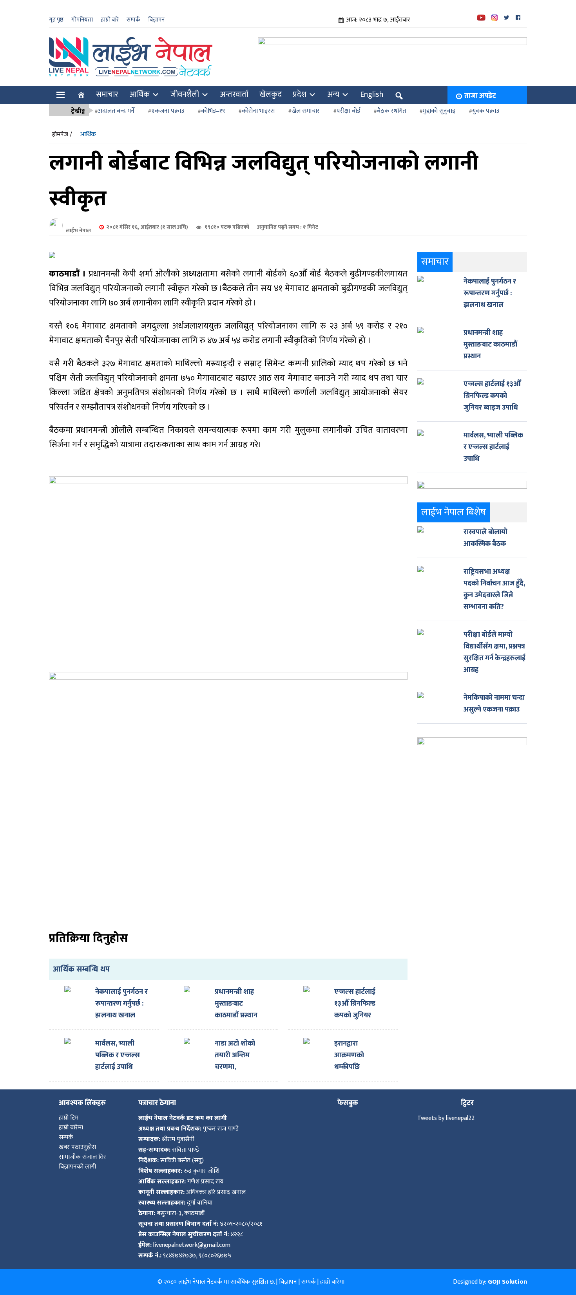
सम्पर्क (133, 20)
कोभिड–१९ (213, 111)
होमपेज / (62, 134)
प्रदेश (299, 94)
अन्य (333, 94)
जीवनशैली (184, 94)
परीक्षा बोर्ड (348, 111)
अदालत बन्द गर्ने (116, 111)
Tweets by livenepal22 (446, 1118)
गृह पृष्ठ (56, 20)
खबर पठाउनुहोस (77, 1147)
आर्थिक (139, 94)
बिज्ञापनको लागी (77, 1166)
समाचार (107, 94)
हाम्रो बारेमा (71, 1127)
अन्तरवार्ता (234, 94)
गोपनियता (82, 20)
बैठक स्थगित (391, 111)
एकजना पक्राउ (167, 111)
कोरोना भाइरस (258, 111)
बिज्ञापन (156, 20)
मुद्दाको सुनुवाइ (439, 111)
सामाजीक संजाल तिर (82, 1157)
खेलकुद (270, 94)
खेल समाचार (306, 111)
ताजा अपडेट (480, 96)
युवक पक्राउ (485, 111)
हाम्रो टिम (68, 1118)
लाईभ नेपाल (78, 230)
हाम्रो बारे (110, 20)
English (371, 94)
